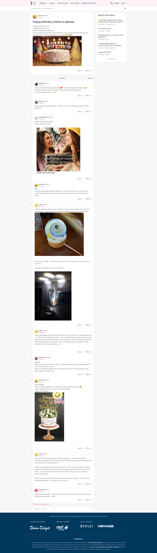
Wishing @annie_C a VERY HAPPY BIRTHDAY (111, 36)
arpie (40, 204)
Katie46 (108, 31)
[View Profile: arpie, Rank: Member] (36, 205)
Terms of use (89, 516)
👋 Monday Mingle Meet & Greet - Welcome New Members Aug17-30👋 (111, 21)
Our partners (101, 516)
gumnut (40, 15)
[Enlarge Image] (62, 51)
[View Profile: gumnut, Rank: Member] (35, 16)
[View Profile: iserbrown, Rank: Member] (36, 358)
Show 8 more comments (41, 504)
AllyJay (41, 101)
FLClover (41, 83)
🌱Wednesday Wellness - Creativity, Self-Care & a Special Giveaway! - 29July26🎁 (109, 45)
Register (117, 3)
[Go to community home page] (33, 3)
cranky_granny (43, 117)
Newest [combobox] (91, 78)
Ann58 (107, 54)
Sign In (123, 3)
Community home (56, 516)
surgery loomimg (104, 52)
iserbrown (42, 357)
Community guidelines (73, 516)
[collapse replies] (31, 83)
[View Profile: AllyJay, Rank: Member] (36, 102)
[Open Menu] (125, 8)
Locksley (41, 489)
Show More (112, 59)
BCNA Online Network (36, 8)
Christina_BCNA (110, 24)
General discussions (48, 8)
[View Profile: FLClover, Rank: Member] (36, 84)
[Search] (112, 3)
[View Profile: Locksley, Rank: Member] (36, 490)
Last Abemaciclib (104, 28)
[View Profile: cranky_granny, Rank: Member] (36, 118)
